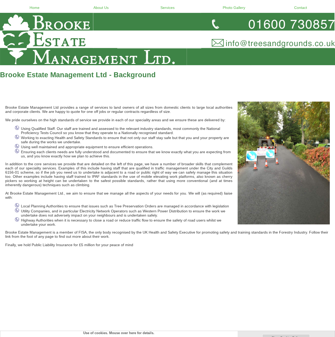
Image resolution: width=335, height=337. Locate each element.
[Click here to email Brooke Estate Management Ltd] (167, 39)
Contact (300, 7)
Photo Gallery (234, 7)
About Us (101, 7)
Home (35, 7)
